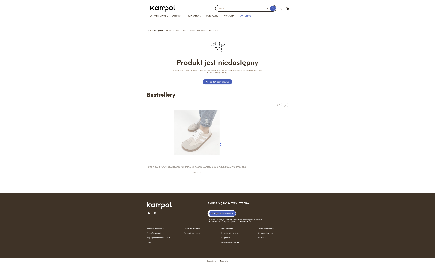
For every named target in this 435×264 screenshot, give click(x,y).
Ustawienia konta (265, 233)
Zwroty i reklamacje (192, 233)
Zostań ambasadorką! (156, 233)
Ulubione (262, 237)
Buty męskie (157, 30)
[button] (273, 8)
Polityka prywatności (230, 242)
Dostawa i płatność (192, 228)
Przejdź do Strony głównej (217, 82)
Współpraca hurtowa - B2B (158, 237)
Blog (149, 242)
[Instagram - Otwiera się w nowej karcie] (155, 213)
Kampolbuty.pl (148, 30)
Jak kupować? (227, 228)
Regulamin (225, 237)
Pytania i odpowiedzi (229, 233)
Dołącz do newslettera (222, 213)
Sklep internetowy (216, 261)
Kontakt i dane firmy (155, 228)
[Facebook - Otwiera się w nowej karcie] (149, 213)
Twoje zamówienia (266, 228)
